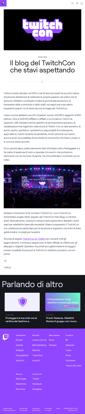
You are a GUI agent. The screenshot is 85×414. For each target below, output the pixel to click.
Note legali (21, 378)
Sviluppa (20, 350)
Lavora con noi (39, 340)
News (51, 340)
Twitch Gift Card (73, 365)
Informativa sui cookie (48, 409)
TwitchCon (37, 355)
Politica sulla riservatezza (23, 409)
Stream (19, 340)
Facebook (37, 384)
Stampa (52, 345)
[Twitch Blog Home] (3, 3)
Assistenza (21, 384)
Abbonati (70, 345)
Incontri (36, 360)
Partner (58, 408)
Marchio (36, 350)
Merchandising (39, 345)
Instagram (37, 389)
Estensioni (70, 360)
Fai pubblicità (22, 355)
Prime (68, 355)
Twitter (35, 378)
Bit (67, 340)
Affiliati (66, 408)
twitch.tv (20, 360)
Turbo (68, 350)
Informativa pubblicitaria (36, 409)
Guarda (19, 345)
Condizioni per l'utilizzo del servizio (9, 409)
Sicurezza (20, 389)
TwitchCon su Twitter (34, 238)
